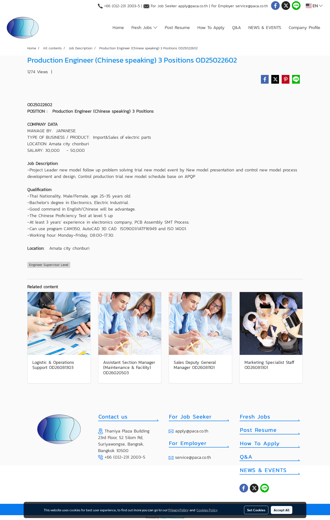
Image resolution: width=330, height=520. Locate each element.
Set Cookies (256, 510)
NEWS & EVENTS (264, 27)
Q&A (236, 27)
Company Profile (304, 27)
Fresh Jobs (142, 27)
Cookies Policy (207, 510)
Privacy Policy (178, 510)
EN (315, 5)
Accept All (281, 510)
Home (118, 27)
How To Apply (211, 27)
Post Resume (177, 27)
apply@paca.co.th (193, 6)
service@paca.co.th (252, 6)
